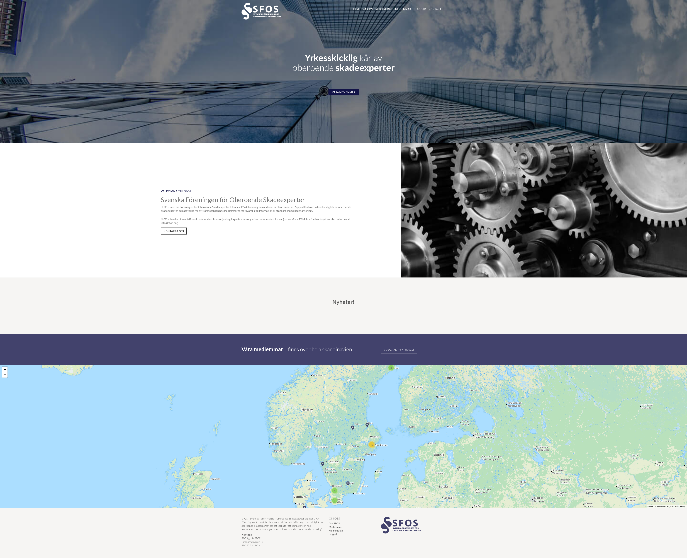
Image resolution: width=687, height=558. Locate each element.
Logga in (333, 534)
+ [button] (5, 369)
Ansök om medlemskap (399, 350)
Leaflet (650, 506)
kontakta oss (174, 231)
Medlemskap (384, 9)
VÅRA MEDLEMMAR (343, 92)
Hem (356, 9)
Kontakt (435, 9)
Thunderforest (663, 506)
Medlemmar (403, 9)
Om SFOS (367, 9)
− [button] (5, 375)
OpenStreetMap (679, 506)
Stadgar (420, 9)
